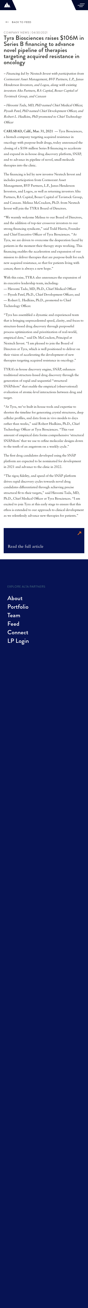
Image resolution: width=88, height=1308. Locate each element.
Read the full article (25, 547)
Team (13, 615)
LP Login (18, 641)
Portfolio (17, 606)
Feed (13, 623)
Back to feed (21, 22)
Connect (17, 632)
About (15, 598)
